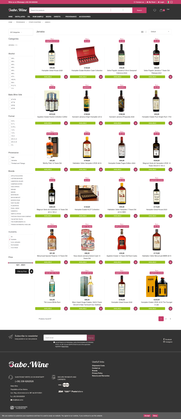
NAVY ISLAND (15, 203)
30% (12, 58)
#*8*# (13, 105)
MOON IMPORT (15, 197)
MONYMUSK (15, 195)
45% (12, 70)
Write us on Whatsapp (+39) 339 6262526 (22, 2)
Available (13, 239)
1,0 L (13, 130)
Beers (48, 16)
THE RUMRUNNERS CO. (18, 222)
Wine (10, 16)
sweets (57, 16)
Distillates (20, 16)
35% (12, 61)
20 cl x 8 (14, 142)
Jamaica (14, 160)
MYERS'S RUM (15, 200)
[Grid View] (142, 31)
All (11, 236)
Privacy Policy (97, 373)
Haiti (12, 157)
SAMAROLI (14, 211)
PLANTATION (15, 205)
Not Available (15, 245)
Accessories (84, 16)
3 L (12, 145)
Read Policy (64, 346)
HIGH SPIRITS (15, 186)
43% (12, 67)
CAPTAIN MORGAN (17, 178)
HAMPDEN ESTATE (16, 184)
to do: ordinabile (15, 242)
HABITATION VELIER (17, 181)
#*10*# (13, 99)
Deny (155, 415)
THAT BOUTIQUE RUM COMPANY (21, 216)
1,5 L (13, 133)
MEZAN (13, 192)
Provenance (71, 16)
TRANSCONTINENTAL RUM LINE (21, 224)
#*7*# (13, 102)
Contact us (140, 2)
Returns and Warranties (100, 376)
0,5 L (13, 121)
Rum (52, 39)
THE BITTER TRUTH (17, 219)
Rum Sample (38, 16)
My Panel (152, 2)
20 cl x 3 (14, 139)
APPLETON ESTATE (17, 176)
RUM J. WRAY (15, 208)
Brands (94, 370)
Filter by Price (22, 271)
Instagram (169, 342)
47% (12, 76)
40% (12, 64)
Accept (147, 415)
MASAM (13, 189)
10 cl (12, 136)
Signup (90, 338)
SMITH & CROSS (16, 214)
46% (12, 73)
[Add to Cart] (66, 77)
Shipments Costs (98, 365)
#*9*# (13, 108)
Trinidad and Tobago (18, 163)
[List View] (146, 31)
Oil (29, 16)
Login (162, 2)
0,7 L (13, 124)
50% (12, 82)
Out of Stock (14, 247)
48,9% (13, 79)
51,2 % (13, 85)
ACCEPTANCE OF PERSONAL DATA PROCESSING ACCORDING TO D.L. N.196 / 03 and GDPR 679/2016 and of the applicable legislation (74, 344)
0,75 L (13, 127)
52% (12, 88)
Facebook (168, 339)
